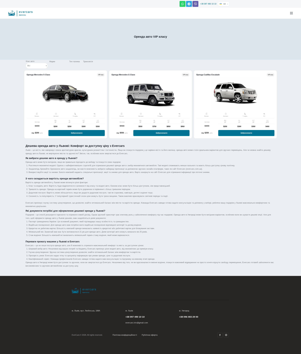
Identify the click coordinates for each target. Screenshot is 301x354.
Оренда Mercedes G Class (123, 75)
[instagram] (226, 335)
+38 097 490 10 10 (208, 4)
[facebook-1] (220, 335)
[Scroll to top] (295, 339)
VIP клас (101, 75)
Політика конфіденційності (125, 335)
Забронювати (76, 133)
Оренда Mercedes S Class (38, 75)
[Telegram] (189, 4)
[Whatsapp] (182, 4)
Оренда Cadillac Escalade (208, 75)
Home (141, 41)
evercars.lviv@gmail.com (136, 323)
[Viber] (195, 4)
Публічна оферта (149, 335)
